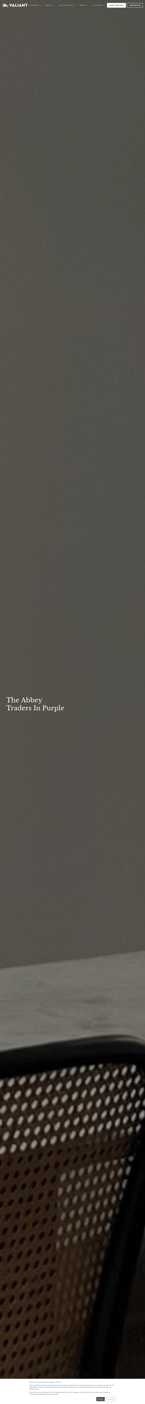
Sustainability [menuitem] (66, 5)
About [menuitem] (83, 5)
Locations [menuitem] (97, 5)
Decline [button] (110, 1399)
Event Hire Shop (116, 5)
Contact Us (134, 5)
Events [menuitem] (48, 5)
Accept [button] (100, 1399)
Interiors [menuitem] (34, 5)
